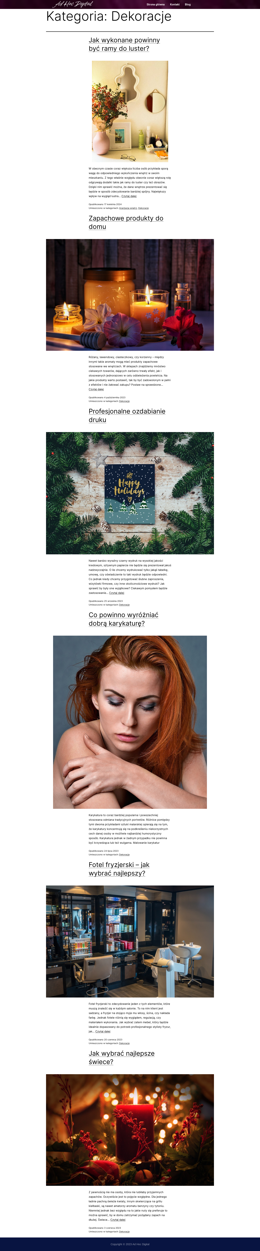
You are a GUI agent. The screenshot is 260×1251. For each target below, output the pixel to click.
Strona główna (156, 4)
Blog (188, 4)
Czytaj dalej (128, 196)
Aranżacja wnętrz (128, 208)
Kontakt (175, 4)
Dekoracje (143, 208)
